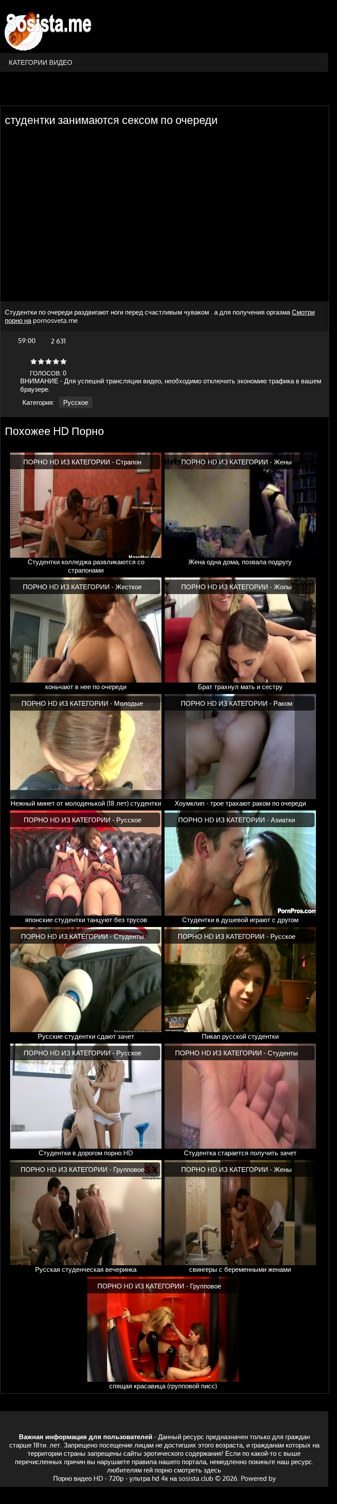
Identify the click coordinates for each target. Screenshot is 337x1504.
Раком (282, 703)
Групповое (128, 1169)
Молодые (128, 703)
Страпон (128, 462)
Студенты (129, 936)
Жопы (283, 587)
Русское (75, 402)
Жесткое (128, 587)
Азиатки (283, 820)
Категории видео (40, 62)
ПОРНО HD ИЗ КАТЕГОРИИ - (69, 462)
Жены (283, 462)
